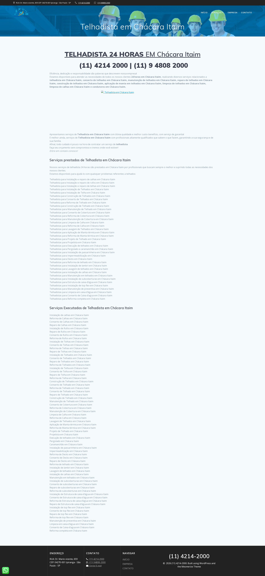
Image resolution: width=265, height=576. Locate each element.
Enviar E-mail (95, 566)
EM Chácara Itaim (133, 54)
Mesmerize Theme (191, 566)
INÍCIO (204, 12)
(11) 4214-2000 (84, 3)
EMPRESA (232, 12)
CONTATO (246, 12)
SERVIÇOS (216, 12)
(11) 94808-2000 (103, 3)
